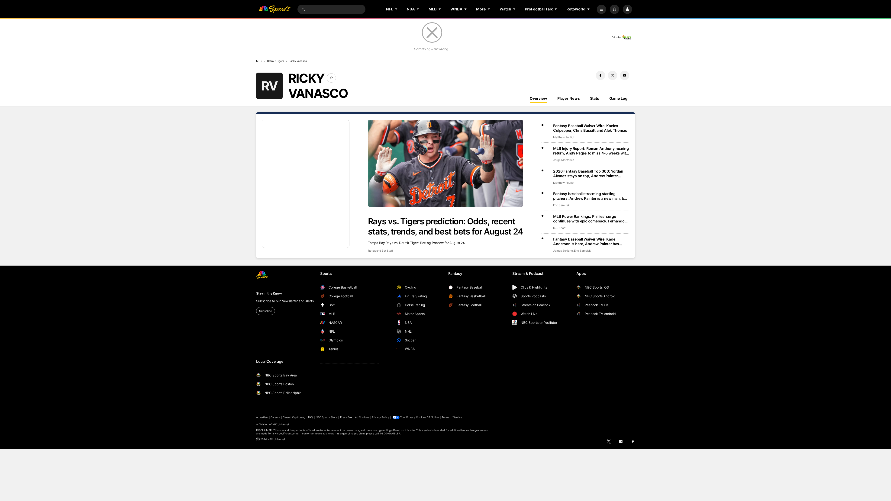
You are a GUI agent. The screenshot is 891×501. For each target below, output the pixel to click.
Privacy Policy (380, 417)
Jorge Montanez (563, 160)
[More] (601, 9)
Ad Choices (362, 417)
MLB (258, 61)
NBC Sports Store (326, 417)
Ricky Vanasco (298, 61)
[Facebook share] (600, 75)
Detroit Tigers (275, 61)
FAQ (310, 417)
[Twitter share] (612, 75)
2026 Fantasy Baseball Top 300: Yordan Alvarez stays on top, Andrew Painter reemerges (588, 173)
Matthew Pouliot (563, 137)
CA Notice (433, 417)
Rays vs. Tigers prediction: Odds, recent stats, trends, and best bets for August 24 (445, 226)
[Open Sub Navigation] (396, 9)
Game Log (618, 98)
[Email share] (624, 75)
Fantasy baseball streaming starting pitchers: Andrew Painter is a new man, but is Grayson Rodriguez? (590, 196)
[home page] (275, 9)
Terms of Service (452, 417)
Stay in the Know (269, 293)
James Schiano (563, 250)
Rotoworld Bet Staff (380, 250)
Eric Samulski (561, 205)
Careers (275, 417)
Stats (594, 98)
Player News (568, 98)
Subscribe (265, 311)
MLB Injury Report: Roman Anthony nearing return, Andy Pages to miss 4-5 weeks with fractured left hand (591, 150)
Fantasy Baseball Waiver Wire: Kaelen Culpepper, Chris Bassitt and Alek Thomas (590, 128)
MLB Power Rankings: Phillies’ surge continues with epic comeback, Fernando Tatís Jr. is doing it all (589, 218)
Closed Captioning (294, 417)
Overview (538, 98)
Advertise (262, 417)
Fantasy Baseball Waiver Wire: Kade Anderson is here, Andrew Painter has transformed (586, 241)
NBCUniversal (280, 424)
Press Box (346, 417)
